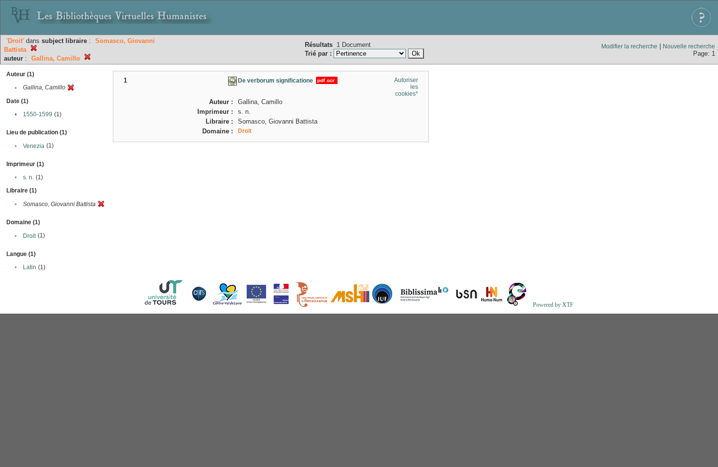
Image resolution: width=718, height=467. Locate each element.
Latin (29, 267)
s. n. (28, 177)
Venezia (33, 146)
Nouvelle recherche (689, 46)
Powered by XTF (553, 304)
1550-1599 (37, 114)
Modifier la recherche (629, 46)
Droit (29, 236)
